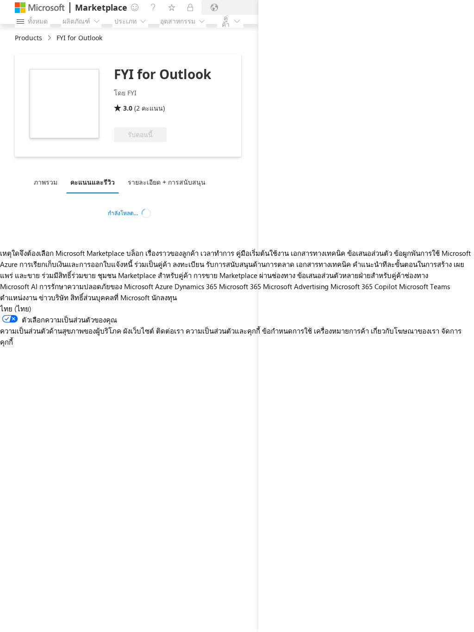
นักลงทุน (164, 297)
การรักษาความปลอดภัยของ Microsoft (96, 286)
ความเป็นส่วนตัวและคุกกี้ (223, 330)
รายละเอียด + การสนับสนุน (167, 182)
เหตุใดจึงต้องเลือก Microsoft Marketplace (62, 253)
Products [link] (28, 37)
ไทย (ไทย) (15, 308)
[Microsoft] (40, 7)
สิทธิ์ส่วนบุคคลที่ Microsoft (110, 297)
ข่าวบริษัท (54, 297)
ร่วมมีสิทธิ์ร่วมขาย (69, 275)
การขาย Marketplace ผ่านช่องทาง (244, 275)
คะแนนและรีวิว (92, 182)
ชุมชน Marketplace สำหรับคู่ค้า (145, 275)
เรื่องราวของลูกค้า (172, 253)
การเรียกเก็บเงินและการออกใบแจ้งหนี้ (75, 264)
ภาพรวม (45, 182)
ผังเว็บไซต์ (138, 330)
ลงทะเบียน (188, 264)
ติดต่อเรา (170, 330)
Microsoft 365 (240, 286)
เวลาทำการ (217, 253)
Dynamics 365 (196, 286)
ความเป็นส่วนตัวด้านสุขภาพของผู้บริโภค (60, 330)
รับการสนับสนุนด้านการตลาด (250, 264)
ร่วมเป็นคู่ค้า (152, 264)
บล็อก (134, 253)
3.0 (127, 108)
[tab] (48, 182)
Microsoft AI (18, 286)
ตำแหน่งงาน (18, 297)
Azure (164, 286)
